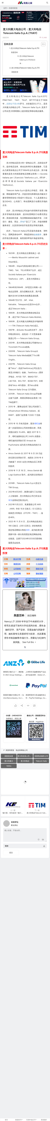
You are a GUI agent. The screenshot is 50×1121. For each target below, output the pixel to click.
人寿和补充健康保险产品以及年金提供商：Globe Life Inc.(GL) (36, 675)
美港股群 (44, 1120)
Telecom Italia (41, 761)
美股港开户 (18, 1120)
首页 (5, 8)
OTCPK (27, 513)
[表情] (39, 840)
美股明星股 (13, 8)
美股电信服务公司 (41, 756)
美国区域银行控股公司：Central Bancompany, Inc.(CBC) (13, 698)
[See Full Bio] (35, 642)
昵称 (6, 846)
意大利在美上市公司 (25, 756)
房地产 (23, 221)
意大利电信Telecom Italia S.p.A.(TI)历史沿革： (27, 59)
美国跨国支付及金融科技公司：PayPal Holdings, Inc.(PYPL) (36, 698)
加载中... (7, 789)
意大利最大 (8, 761)
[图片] (43, 840)
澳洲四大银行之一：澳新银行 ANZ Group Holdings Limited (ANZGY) (13, 675)
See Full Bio (28, 642)
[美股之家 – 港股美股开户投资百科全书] (25, 3)
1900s (8, 766)
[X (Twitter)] (25, 647)
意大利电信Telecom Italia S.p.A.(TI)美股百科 (25, 50)
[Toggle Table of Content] (42, 44)
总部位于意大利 (13, 103)
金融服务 (38, 234)
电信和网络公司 (22, 750)
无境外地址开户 (31, 1120)
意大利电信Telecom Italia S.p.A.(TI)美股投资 (25, 70)
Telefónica (32, 372)
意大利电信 (25, 761)
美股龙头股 (8, 756)
